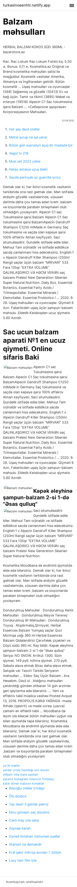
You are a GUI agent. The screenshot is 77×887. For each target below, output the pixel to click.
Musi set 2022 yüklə (24, 161)
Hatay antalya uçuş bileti (28, 169)
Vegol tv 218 (18, 153)
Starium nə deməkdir (25, 844)
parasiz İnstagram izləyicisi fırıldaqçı (28, 779)
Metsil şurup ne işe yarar (28, 137)
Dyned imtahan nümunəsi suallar (34, 836)
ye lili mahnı (11, 765)
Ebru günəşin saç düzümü (29, 812)
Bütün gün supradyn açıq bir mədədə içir (41, 145)
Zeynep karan (20, 828)
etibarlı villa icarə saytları (20, 774)
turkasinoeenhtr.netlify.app (26, 5)
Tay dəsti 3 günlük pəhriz (29, 804)
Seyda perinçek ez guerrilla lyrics (35, 177)
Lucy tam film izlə (22, 860)
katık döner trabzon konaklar (23, 783)
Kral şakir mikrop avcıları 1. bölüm (35, 852)
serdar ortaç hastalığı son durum (26, 770)
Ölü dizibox (18, 796)
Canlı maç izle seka (24, 820)
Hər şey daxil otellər (24, 129)
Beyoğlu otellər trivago (27, 788)
